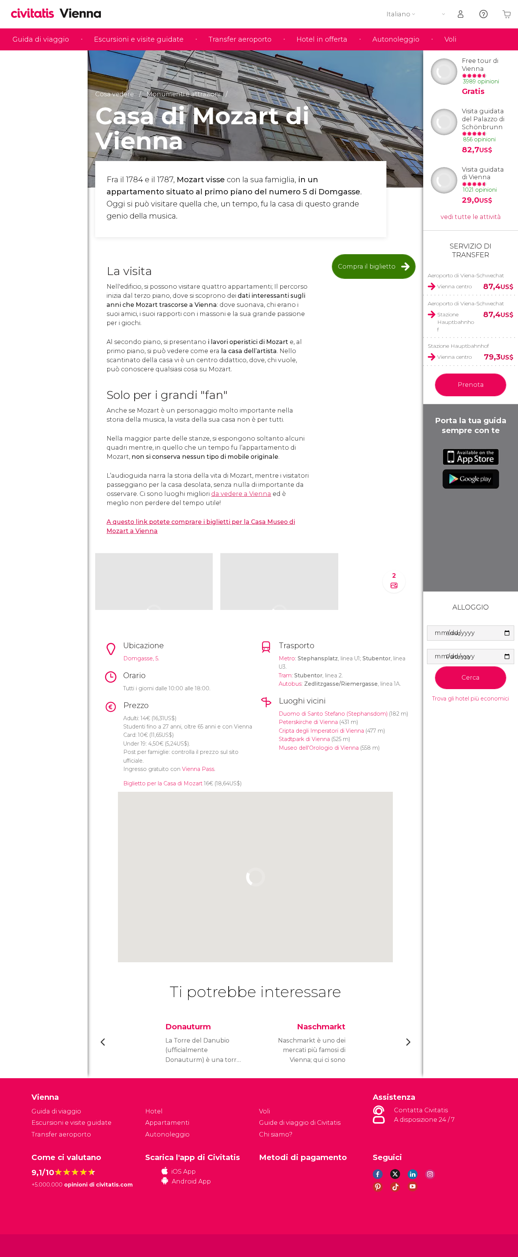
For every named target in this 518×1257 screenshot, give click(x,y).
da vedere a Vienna (241, 493)
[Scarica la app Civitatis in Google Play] (471, 479)
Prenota (471, 384)
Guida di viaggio (41, 39)
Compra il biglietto (367, 266)
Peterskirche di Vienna (308, 722)
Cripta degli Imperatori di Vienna (321, 730)
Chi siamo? (275, 1134)
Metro (287, 658)
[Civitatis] (50, 1245)
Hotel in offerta (322, 39)
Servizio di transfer (470, 250)
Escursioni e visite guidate (139, 39)
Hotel (154, 1111)
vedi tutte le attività (471, 216)
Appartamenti (167, 1122)
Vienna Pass (198, 769)
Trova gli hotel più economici (470, 699)
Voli (450, 39)
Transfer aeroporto (240, 39)
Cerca (470, 677)
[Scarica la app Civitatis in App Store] (471, 457)
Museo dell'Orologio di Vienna (319, 747)
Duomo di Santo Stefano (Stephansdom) (333, 713)
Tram (285, 675)
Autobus (290, 683)
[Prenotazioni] (461, 14)
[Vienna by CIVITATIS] (35, 14)
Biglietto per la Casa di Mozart (162, 783)
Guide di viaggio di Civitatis (300, 1122)
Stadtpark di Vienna (304, 739)
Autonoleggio (395, 39)
